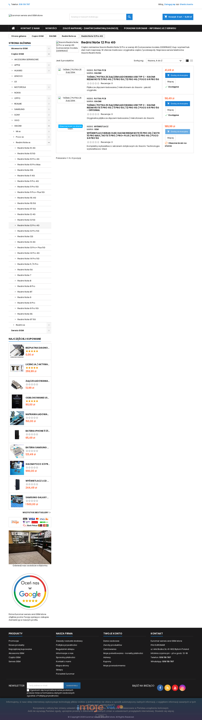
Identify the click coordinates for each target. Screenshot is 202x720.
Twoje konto (112, 633)
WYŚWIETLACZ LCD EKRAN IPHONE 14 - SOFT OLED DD (38, 481)
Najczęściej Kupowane (25, 339)
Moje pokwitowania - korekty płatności (123, 653)
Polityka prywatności (66, 645)
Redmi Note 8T (25, 291)
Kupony (107, 661)
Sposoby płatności (65, 657)
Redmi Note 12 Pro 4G (28, 225)
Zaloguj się (169, 4)
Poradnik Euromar (65, 673)
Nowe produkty (16, 645)
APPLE (17, 65)
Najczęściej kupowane (20, 649)
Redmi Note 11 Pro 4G (28, 181)
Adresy (107, 657)
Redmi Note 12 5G (26, 219)
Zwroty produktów (112, 645)
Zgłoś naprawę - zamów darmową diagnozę (90, 28)
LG (15, 81)
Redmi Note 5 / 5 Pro (28, 264)
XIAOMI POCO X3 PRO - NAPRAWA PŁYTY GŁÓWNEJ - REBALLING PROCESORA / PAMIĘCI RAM (38, 464)
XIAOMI (17, 125)
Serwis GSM (17, 330)
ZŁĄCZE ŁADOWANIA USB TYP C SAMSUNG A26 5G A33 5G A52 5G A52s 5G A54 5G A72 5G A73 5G (38, 381)
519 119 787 (24, 4)
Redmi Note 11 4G (26, 175)
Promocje (14, 640)
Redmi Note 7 (24, 275)
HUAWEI (18, 70)
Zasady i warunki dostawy (69, 640)
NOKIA (17, 92)
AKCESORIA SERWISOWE (26, 59)
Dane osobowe (111, 640)
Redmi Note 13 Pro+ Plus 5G (31, 247)
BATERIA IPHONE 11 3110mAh (38, 431)
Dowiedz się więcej (164, 711)
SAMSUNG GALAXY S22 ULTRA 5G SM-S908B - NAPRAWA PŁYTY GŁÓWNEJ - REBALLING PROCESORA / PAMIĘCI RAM (38, 497)
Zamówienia (109, 649)
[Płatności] (30, 522)
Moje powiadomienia (114, 665)
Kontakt (157, 633)
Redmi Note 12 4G (26, 214)
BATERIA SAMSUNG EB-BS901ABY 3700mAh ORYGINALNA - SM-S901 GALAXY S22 (38, 447)
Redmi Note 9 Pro (26, 302)
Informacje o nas (64, 653)
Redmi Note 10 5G (26, 153)
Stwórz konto (186, 4)
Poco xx (20, 136)
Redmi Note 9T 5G (27, 319)
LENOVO (18, 76)
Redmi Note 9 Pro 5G (28, 308)
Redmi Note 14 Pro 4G (28, 253)
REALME (18, 103)
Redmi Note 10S (25, 170)
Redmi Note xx (23, 142)
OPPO (17, 98)
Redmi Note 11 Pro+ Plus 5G (31, 192)
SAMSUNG (19, 109)
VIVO (16, 120)
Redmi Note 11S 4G (27, 197)
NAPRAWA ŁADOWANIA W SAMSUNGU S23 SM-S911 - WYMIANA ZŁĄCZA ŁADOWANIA (38, 414)
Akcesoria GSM (19, 48)
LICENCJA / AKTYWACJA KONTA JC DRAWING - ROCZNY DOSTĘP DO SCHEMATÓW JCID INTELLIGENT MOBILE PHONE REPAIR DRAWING (38, 364)
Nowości (51, 28)
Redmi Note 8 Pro (26, 286)
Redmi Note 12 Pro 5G (28, 230)
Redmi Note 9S (25, 313)
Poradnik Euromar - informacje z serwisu (150, 28)
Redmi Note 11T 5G (27, 208)
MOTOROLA (20, 87)
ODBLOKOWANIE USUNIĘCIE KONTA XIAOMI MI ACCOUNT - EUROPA (38, 397)
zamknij (101, 716)
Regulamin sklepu (65, 649)
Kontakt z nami (30, 28)
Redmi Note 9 (24, 297)
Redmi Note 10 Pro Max (29, 164)
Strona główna (20, 43)
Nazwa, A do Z (165, 61)
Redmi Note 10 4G (26, 147)
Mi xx (18, 131)
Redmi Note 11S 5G (27, 203)
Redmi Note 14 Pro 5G (28, 258)
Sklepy (59, 669)
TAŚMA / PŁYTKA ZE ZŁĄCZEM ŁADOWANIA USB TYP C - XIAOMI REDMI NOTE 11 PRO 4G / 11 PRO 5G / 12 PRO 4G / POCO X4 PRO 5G (123, 78)
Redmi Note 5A (25, 269)
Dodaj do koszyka (177, 75)
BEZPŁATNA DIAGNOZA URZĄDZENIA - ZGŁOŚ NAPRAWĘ (38, 347)
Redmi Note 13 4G (26, 241)
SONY (17, 114)
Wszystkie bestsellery (37, 512)
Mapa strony (62, 665)
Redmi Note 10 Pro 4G (28, 159)
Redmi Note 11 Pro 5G (28, 186)
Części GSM (17, 53)
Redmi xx (20, 324)
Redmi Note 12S (25, 236)
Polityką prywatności (47, 695)
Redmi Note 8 (24, 280)
